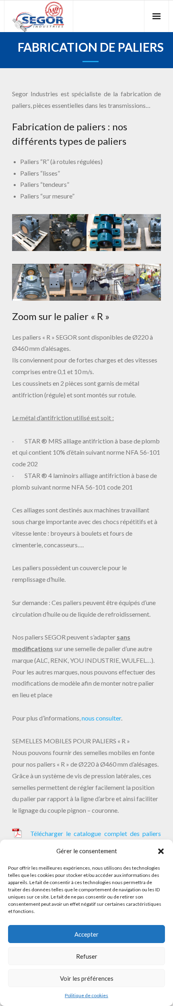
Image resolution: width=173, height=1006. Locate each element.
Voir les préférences (86, 978)
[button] (161, 851)
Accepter (86, 934)
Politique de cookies (86, 995)
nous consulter (101, 718)
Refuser (86, 956)
